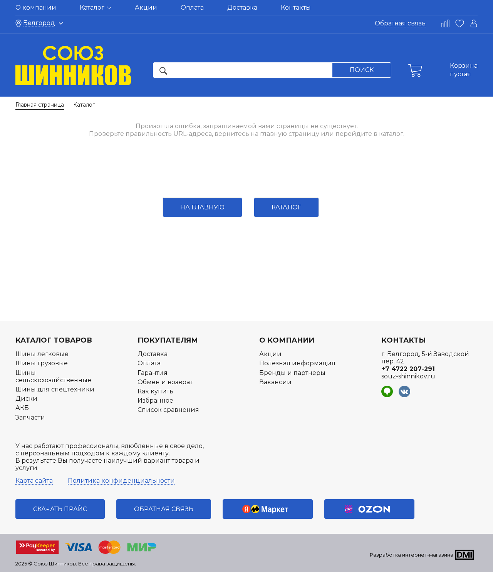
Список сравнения (168, 409)
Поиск (362, 70)
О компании (35, 7)
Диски (26, 398)
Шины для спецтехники (54, 389)
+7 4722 (408, 369)
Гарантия (153, 372)
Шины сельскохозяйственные (53, 376)
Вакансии (275, 382)
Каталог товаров (53, 340)
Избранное (155, 400)
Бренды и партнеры (292, 372)
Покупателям (168, 340)
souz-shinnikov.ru (408, 376)
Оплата (192, 7)
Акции (146, 7)
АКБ (22, 407)
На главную (202, 207)
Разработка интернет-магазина (411, 555)
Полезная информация (297, 363)
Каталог (93, 7)
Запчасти (30, 417)
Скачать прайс (60, 509)
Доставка (242, 7)
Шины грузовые (41, 363)
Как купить (155, 391)
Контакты (296, 7)
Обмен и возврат (165, 382)
